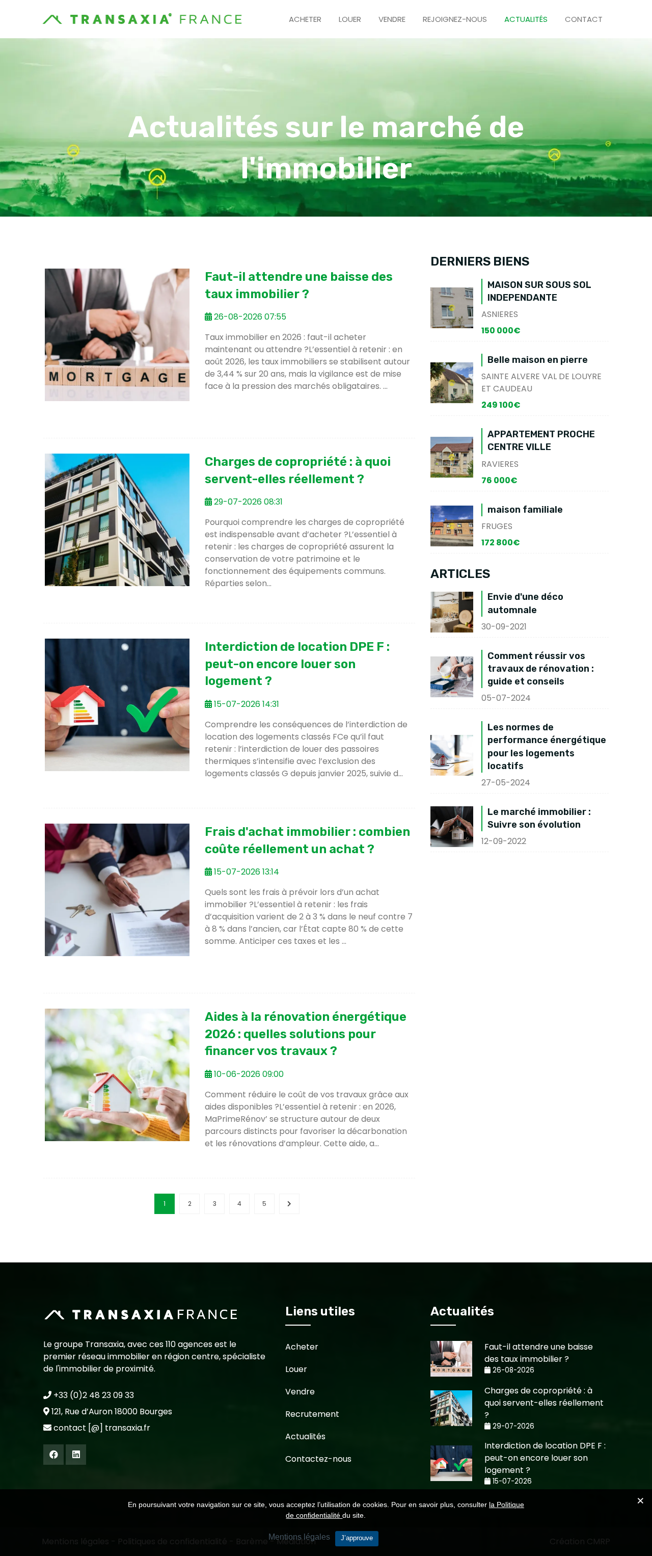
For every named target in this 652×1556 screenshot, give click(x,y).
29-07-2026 (512, 1426)
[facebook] (53, 1454)
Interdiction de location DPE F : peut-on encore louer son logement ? (297, 664)
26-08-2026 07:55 (249, 317)
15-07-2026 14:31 (245, 704)
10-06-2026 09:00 (248, 1074)
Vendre (391, 19)
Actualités (526, 19)
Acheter (305, 19)
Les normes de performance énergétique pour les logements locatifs (546, 747)
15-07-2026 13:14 (245, 872)
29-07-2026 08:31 (247, 502)
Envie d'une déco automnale (525, 603)
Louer (350, 19)
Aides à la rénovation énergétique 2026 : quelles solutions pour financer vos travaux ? (305, 1034)
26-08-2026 (512, 1370)
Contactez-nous (318, 1459)
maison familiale (525, 509)
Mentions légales (299, 1537)
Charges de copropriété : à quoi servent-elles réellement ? (544, 1403)
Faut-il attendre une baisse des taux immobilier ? (538, 1353)
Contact (584, 19)
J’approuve (357, 1538)
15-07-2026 (511, 1481)
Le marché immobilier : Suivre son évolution (539, 818)
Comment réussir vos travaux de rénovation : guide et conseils (540, 668)
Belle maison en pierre (537, 359)
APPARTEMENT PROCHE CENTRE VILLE (541, 441)
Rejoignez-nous (455, 19)
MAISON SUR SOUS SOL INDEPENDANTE (539, 291)
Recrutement (312, 1414)
